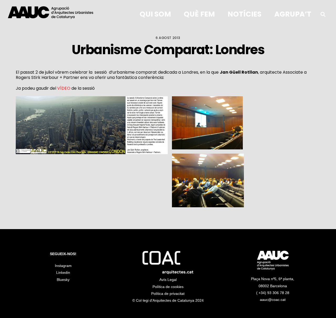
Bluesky (63, 279)
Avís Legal (168, 279)
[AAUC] (50, 14)
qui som (155, 14)
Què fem (199, 14)
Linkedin (63, 272)
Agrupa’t (292, 14)
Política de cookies (168, 287)
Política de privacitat (168, 293)
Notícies (244, 14)
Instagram (63, 266)
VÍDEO (63, 88)
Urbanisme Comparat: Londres (168, 50)
